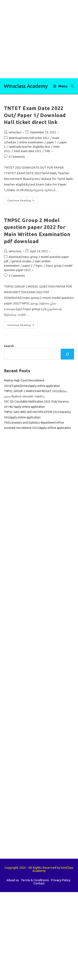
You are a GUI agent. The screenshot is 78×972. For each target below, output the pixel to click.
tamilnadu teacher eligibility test (29, 146)
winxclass (15, 132)
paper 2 (27, 265)
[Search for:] (71, 86)
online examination (31, 142)
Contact (39, 883)
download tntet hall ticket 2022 (29, 138)
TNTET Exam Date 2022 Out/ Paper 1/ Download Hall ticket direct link (35, 115)
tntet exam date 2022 (27, 151)
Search (9, 346)
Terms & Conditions (35, 880)
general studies (21, 261)
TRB (47, 151)
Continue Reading (22, 201)
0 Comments (17, 156)
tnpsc (39, 265)
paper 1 (51, 142)
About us (12, 880)
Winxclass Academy (26, 86)
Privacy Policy (60, 880)
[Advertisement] (39, 39)
